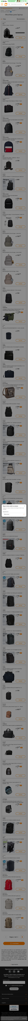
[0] (25, 5)
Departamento (5, 511)
